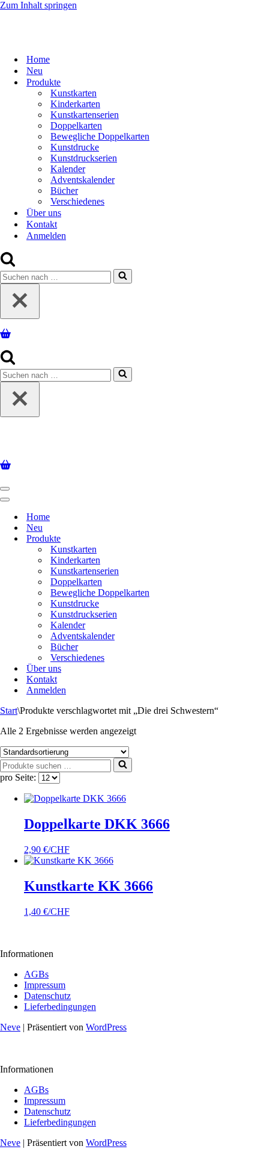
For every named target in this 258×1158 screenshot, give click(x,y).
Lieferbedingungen (60, 1007)
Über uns (43, 213)
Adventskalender (82, 180)
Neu (34, 71)
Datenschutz (47, 996)
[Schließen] (20, 301)
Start (8, 710)
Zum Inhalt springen (38, 5)
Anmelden (46, 236)
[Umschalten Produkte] (210, 539)
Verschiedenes (77, 201)
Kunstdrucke (74, 147)
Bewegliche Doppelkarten (99, 136)
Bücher (64, 190)
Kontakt (41, 224)
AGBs (36, 974)
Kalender (67, 169)
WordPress (106, 1027)
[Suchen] (8, 263)
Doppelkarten (76, 125)
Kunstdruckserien (83, 158)
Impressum (44, 985)
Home (38, 59)
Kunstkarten (73, 93)
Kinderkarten (75, 104)
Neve (10, 1027)
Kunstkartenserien (84, 115)
